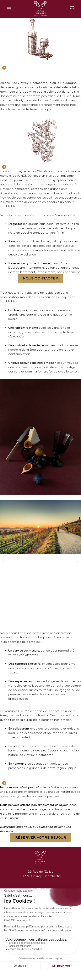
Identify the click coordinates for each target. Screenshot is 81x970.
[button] (4, 561)
